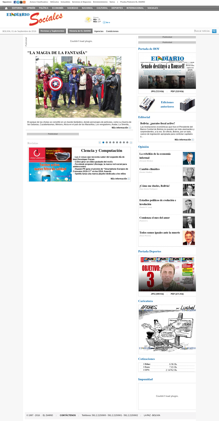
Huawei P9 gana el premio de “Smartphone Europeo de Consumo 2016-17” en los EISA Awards (100, 170)
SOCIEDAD (72, 8)
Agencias (99, 31)
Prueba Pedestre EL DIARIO (132, 2)
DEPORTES (117, 8)
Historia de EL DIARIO (80, 31)
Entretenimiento (100, 2)
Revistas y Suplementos (52, 31)
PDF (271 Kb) (177, 294)
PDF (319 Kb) (177, 91)
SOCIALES (152, 8)
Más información (120, 128)
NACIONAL (87, 8)
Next (131, 142)
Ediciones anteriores (167, 104)
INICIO (6, 8)
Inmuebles (65, 2)
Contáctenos (112, 31)
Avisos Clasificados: (39, 2)
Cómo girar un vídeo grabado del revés (94, 162)
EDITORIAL (17, 8)
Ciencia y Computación (101, 150)
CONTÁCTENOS (68, 415)
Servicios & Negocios (81, 2)
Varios (112, 2)
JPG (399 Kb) (157, 294)
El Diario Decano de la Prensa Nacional (41, 19)
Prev (99, 142)
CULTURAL (102, 8)
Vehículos (54, 2)
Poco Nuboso (88, 21)
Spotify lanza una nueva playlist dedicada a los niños (100, 174)
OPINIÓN (31, 8)
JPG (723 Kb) (157, 91)
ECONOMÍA (57, 8)
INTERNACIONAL (135, 8)
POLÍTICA (43, 8)
